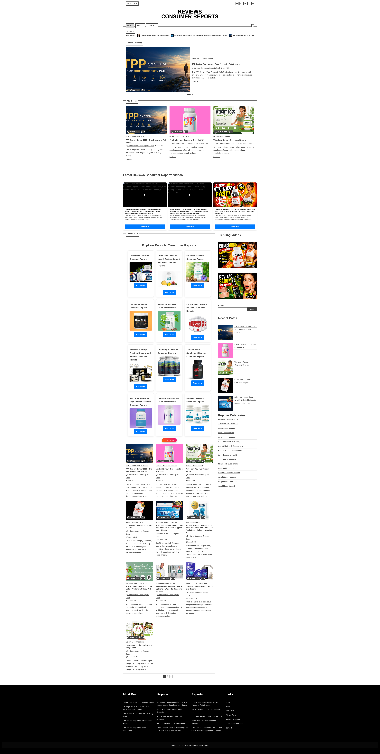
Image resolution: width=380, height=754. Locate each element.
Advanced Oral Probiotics (136, 583)
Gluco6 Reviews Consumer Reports (171, 723)
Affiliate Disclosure (233, 719)
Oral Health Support (226, 468)
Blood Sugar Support (226, 428)
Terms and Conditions (234, 724)
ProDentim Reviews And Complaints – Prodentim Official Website (139, 588)
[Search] (252, 25)
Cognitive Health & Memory (197, 583)
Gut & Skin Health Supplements (230, 446)
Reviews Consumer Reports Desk (206, 68)
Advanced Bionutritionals (166, 522)
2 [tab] (190, 94)
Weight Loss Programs (135, 642)
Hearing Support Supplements (230, 450)
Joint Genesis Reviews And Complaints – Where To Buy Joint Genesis (169, 588)
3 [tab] (192, 94)
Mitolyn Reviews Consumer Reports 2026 (202, 35)
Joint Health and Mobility (166, 583)
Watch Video (145, 226)
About (140, 26)
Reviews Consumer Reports (197, 745)
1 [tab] (188, 94)
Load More (169, 440)
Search (221, 306)
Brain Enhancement (193, 522)
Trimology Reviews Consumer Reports (235, 35)
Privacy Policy (231, 715)
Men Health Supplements (228, 464)
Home (130, 26)
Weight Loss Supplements (180, 136)
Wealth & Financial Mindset (203, 58)
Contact (152, 26)
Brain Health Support (226, 437)
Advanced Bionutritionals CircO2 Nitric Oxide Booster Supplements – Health (169, 527)
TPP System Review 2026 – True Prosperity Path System (163, 35)
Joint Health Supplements (228, 459)
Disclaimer (230, 711)
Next (174, 676)
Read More (195, 81)
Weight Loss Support (222, 136)
